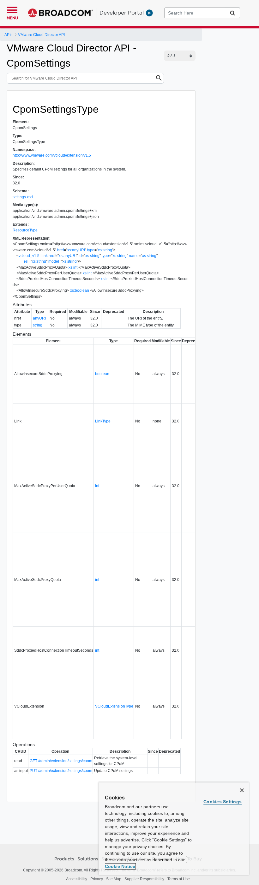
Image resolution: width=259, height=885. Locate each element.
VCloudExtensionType (114, 706)
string (37, 325)
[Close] (242, 790)
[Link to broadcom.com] (60, 13)
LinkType (103, 421)
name (134, 256)
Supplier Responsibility (144, 879)
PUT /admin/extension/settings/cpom (61, 770)
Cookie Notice (120, 866)
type (90, 250)
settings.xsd (23, 197)
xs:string (105, 250)
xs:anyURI (76, 250)
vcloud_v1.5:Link (33, 256)
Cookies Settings (222, 801)
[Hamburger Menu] (12, 9)
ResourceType (25, 230)
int (97, 486)
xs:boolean (79, 290)
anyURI (39, 318)
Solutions (87, 859)
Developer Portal (121, 12)
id (80, 256)
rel (26, 261)
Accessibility (76, 879)
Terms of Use (178, 879)
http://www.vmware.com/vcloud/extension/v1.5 (52, 155)
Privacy (96, 879)
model (53, 261)
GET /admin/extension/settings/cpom (61, 761)
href (60, 250)
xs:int (73, 267)
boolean (102, 374)
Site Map (113, 879)
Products (64, 859)
